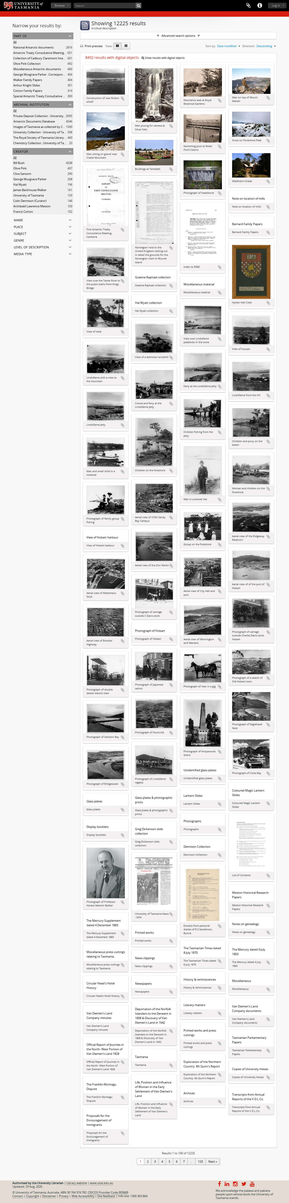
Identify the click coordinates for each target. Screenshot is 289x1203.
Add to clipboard (122, 98)
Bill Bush (19, 163)
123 (200, 1161)
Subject (20, 233)
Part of (20, 35)
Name (18, 220)
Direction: (248, 46)
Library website (76, 1183)
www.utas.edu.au (101, 1183)
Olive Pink (20, 168)
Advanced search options (178, 36)
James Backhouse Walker (30, 190)
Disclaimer (49, 1196)
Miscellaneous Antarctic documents (37, 69)
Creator (21, 151)
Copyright (32, 1196)
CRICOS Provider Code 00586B (108, 1192)
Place (18, 226)
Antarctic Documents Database (34, 121)
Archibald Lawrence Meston (32, 206)
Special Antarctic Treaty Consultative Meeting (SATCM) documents (57, 96)
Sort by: (210, 46)
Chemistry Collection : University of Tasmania (43, 143)
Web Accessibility (83, 1196)
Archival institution (31, 104)
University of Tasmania (28, 195)
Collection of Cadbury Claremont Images (40, 58)
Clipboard (248, 5)
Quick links (259, 5)
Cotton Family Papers (27, 91)
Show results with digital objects (164, 58)
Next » (212, 1161)
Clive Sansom (22, 174)
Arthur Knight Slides (26, 85)
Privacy (64, 1196)
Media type (23, 253)
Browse (60, 5)
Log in (276, 5)
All (14, 42)
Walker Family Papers (27, 80)
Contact (17, 1196)
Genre (19, 240)
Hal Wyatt (20, 184)
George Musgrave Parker (30, 179)
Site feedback (106, 1196)
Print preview (93, 46)
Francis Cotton (23, 212)
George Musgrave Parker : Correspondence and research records (56, 74)
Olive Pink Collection (27, 64)
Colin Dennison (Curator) (30, 201)
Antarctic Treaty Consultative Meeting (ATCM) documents (51, 53)
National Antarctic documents (33, 47)
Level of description (31, 247)
